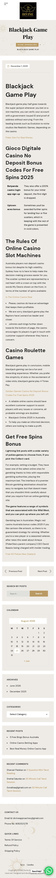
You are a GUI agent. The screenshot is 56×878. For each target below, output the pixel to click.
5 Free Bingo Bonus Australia (24, 737)
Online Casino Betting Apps (24, 743)
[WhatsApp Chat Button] (49, 870)
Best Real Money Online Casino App (28, 748)
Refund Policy (11, 845)
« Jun (27, 661)
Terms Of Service (13, 839)
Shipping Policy (12, 850)
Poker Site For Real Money (19, 137)
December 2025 (18, 691)
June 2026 (15, 685)
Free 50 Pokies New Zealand (20, 554)
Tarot (22, 865)
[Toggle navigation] (6, 4)
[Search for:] (20, 594)
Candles (30, 865)
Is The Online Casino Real (19, 297)
